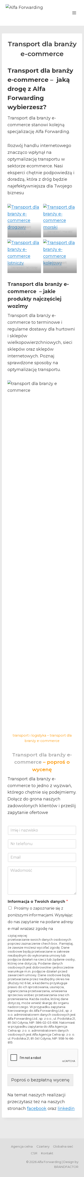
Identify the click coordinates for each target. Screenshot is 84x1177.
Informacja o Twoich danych (38, 901)
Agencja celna (22, 1146)
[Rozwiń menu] (74, 12)
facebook (36, 1108)
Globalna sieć (63, 1146)
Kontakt (47, 1153)
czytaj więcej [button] (17, 935)
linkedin (66, 1108)
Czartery (42, 1146)
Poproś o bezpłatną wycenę (40, 1080)
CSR (34, 1153)
